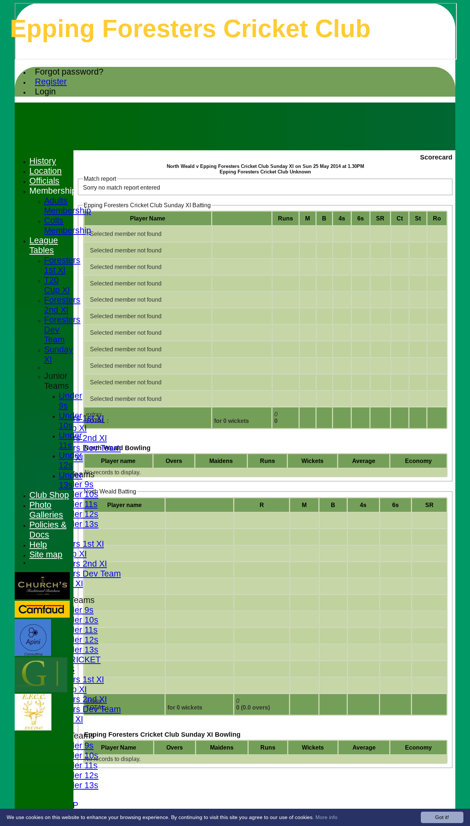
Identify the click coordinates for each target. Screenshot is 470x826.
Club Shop (49, 495)
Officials (44, 181)
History (42, 161)
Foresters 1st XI (74, 544)
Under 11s (78, 504)
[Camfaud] (42, 616)
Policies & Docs (47, 529)
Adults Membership (67, 205)
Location (45, 171)
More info (326, 817)
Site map (45, 554)
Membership (52, 190)
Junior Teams (56, 381)
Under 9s (76, 484)
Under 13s (78, 524)
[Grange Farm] (41, 690)
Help (38, 544)
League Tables (43, 245)
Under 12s (78, 514)
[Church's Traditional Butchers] (42, 597)
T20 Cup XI (57, 285)
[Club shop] (33, 728)
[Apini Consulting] (33, 654)
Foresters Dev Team (82, 448)
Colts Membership (67, 225)
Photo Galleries (46, 510)
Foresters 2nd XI (75, 563)
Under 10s (78, 494)
